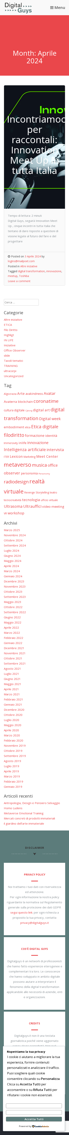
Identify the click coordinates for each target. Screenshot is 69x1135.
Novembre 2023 (15, 586)
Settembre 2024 (15, 545)
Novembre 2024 (15, 535)
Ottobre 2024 (13, 540)
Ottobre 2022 (13, 607)
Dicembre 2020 (14, 709)
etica (27, 427)
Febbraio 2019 (13, 781)
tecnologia (31, 499)
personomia (29, 473)
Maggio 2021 (12, 684)
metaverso (17, 464)
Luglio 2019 (11, 766)
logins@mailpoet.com (21, 261)
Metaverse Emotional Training (24, 813)
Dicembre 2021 (14, 648)
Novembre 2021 (15, 653)
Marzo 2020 (12, 735)
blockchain (25, 402)
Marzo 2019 (12, 776)
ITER (6, 456)
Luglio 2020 (11, 720)
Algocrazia (10, 394)
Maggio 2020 (12, 725)
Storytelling (42, 492)
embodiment (14, 427)
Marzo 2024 (12, 571)
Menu (59, 7)
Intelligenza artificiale (25, 449)
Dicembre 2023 (14, 581)
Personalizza (34, 1106)
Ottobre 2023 (13, 591)
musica (39, 465)
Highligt (9, 335)
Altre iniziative (28, 266)
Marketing (29, 456)
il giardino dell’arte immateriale (24, 823)
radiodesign (16, 482)
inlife (22, 443)
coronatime (46, 401)
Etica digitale (44, 427)
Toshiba (24, 276)
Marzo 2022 (12, 633)
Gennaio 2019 (13, 786)
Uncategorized (13, 376)
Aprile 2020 (11, 730)
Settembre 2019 (15, 756)
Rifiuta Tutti (34, 1112)
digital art (41, 410)
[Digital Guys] (18, 12)
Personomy (44, 473)
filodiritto (14, 435)
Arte (21, 393)
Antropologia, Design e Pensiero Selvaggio (32, 803)
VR (5, 513)
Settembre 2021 (15, 663)
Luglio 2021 (11, 674)
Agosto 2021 (12, 668)
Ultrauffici (32, 506)
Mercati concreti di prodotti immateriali (29, 818)
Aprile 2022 (11, 627)
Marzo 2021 (12, 694)
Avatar (50, 393)
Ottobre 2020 (13, 715)
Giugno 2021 (12, 679)
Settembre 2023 (15, 597)
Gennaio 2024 (13, 576)
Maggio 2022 (12, 622)
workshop (16, 513)
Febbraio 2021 (13, 699)
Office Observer (14, 350)
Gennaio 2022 (13, 643)
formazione (34, 435)
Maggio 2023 (12, 602)
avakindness (34, 394)
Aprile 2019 (11, 771)
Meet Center (47, 456)
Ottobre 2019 (13, 751)
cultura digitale (14, 410)
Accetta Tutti (34, 1119)
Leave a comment (19, 281)
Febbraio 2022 (13, 638)
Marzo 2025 (12, 530)
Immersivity (11, 443)
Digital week (50, 418)
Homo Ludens (13, 808)
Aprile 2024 (11, 566)
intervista (55, 449)
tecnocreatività (12, 500)
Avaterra (10, 401)
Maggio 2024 (12, 561)
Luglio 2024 (11, 550)
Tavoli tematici (13, 360)
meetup (12, 276)
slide (7, 355)
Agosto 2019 (12, 761)
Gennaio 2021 (13, 704)
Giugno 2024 (12, 556)
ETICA (8, 325)
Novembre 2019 (15, 745)
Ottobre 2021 (13, 658)
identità (51, 435)
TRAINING (11, 366)
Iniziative (10, 345)
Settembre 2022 (15, 612)
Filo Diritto (10, 330)
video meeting (53, 506)
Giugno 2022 (12, 617)
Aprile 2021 (11, 689)
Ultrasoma (13, 506)
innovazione (53, 271)
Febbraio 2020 (13, 740)
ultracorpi (10, 371)
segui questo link (21, 912)
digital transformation (31, 271)
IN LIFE (8, 340)
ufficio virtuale (49, 500)
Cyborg (28, 410)
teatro (53, 492)
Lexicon (16, 456)
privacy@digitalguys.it (34, 923)
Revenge (29, 492)
